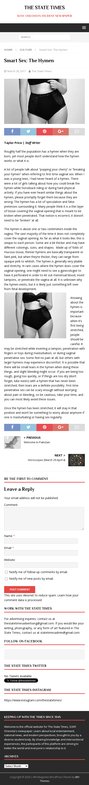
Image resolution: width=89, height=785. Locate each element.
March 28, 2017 (16, 71)
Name (8, 536)
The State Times (42, 71)
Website (9, 560)
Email (8, 548)
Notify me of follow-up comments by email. (38, 572)
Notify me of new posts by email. (31, 579)
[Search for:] (44, 37)
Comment (11, 505)
